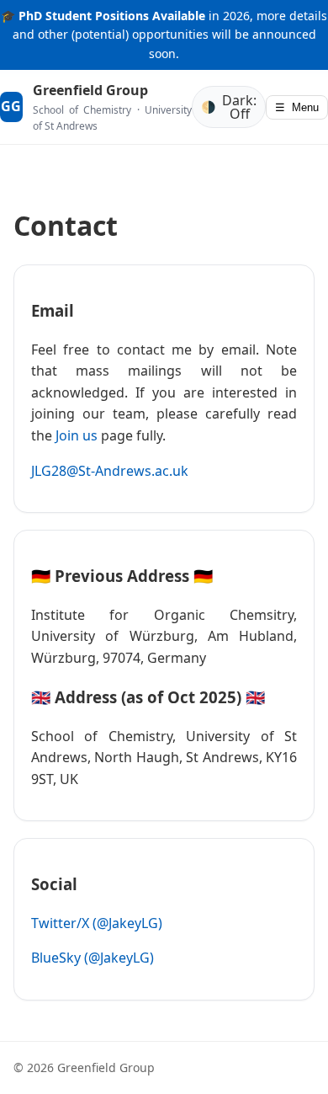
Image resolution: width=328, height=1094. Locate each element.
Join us (77, 435)
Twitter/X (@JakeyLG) (96, 923)
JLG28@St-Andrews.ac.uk (109, 471)
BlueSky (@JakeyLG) (92, 957)
